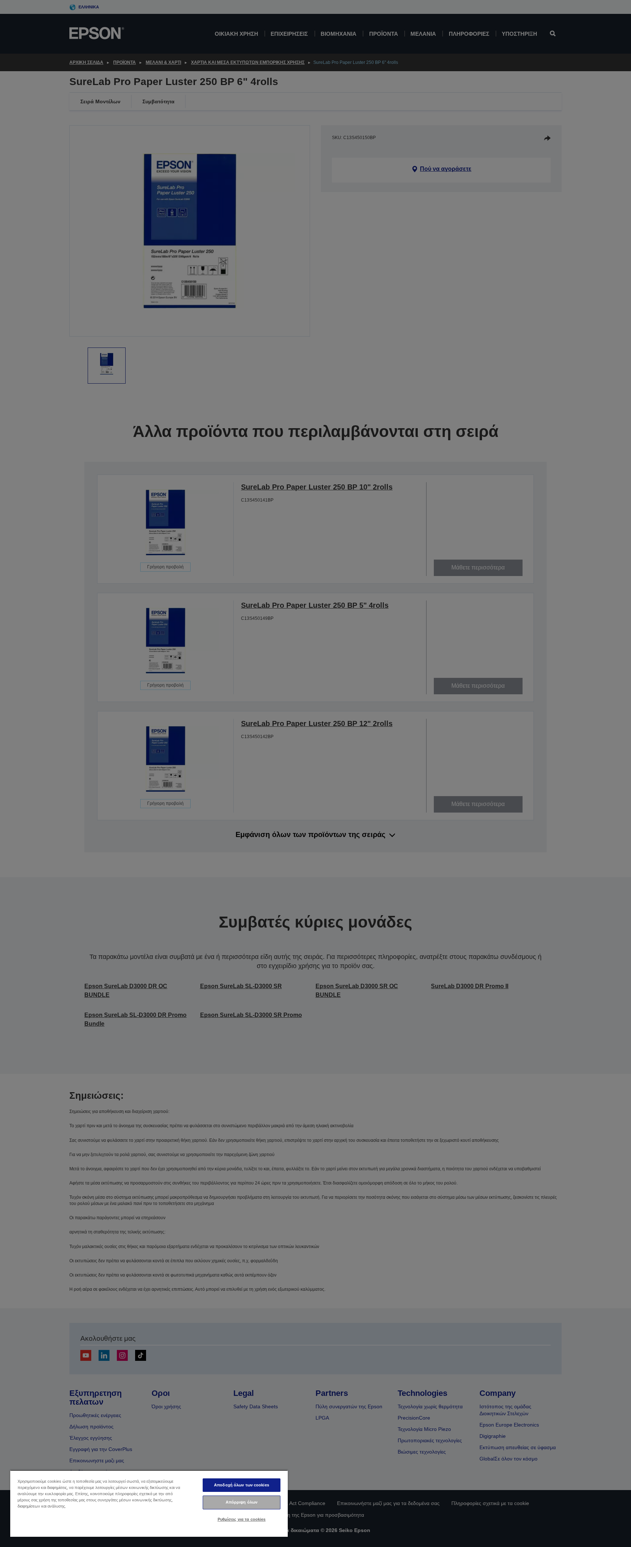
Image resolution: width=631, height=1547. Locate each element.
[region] (149, 1503)
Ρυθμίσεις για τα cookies (242, 1519)
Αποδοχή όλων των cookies (241, 1485)
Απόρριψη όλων (241, 1502)
